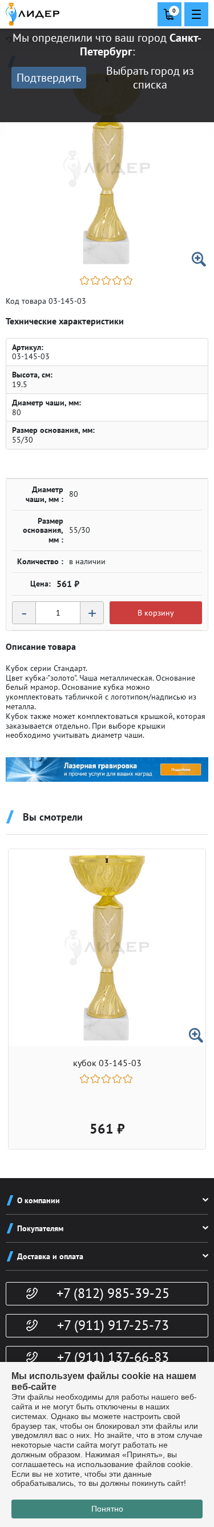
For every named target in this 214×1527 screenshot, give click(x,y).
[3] (107, 280)
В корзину (156, 613)
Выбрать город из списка (150, 77)
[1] (85, 280)
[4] (117, 280)
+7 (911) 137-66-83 (113, 1357)
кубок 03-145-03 (107, 1063)
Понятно (107, 1508)
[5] (128, 280)
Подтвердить (49, 77)
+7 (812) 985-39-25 (112, 1293)
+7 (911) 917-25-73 (113, 1325)
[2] (96, 280)
